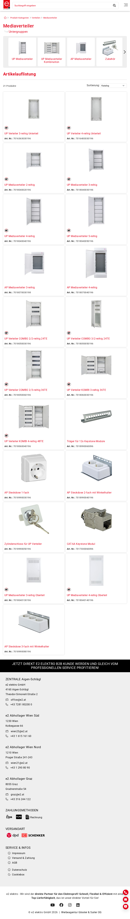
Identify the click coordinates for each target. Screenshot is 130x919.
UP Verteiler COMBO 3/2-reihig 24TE (88, 338)
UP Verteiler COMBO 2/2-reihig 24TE (25, 338)
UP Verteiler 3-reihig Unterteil (21, 133)
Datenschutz (19, 869)
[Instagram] (70, 905)
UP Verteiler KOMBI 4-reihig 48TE (23, 441)
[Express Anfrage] (125, 906)
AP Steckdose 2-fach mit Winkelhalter (89, 492)
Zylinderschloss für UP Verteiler (23, 543)
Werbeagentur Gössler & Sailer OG (81, 912)
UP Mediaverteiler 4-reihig (19, 236)
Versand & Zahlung (23, 857)
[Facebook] (61, 905)
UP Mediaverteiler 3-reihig (82, 184)
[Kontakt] (125, 892)
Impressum (18, 853)
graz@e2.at (17, 794)
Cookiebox (18, 874)
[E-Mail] (125, 899)
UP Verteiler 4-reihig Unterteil (84, 133)
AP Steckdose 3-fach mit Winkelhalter (26, 646)
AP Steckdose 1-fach (16, 492)
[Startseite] (6, 10)
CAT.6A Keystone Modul (81, 543)
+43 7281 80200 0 (21, 704)
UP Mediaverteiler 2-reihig (19, 184)
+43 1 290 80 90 (20, 767)
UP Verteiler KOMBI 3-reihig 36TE (86, 389)
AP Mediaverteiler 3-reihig (19, 287)
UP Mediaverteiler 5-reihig (82, 236)
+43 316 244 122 (20, 799)
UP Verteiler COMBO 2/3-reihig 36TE (25, 389)
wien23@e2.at (19, 731)
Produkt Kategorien (19, 18)
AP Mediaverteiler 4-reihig (82, 287)
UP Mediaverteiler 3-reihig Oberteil (24, 595)
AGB (14, 862)
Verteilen (36, 18)
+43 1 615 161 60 (20, 736)
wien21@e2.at (19, 762)
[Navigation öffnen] (125, 4)
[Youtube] (52, 905)
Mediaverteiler (50, 18)
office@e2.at (18, 699)
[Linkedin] (78, 905)
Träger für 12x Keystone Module (86, 441)
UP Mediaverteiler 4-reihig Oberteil (87, 595)
